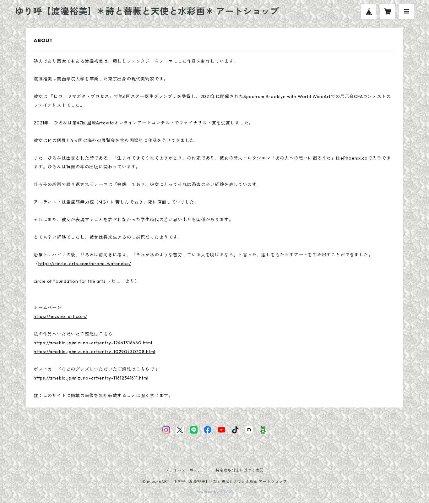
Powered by (208, 491)
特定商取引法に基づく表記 (239, 470)
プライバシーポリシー (185, 470)
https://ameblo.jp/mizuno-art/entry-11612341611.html (91, 378)
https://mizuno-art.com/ (60, 316)
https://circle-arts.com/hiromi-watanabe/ (84, 263)
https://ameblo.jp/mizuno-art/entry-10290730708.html (94, 351)
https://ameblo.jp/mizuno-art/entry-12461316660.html (93, 343)
